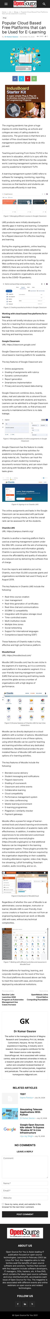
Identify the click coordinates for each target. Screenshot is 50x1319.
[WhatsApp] (34, 78)
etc (10, 12)
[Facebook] (15, 78)
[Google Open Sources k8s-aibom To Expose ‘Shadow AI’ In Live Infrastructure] (10, 1129)
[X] (21, 78)
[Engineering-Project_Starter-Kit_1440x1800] (25, 120)
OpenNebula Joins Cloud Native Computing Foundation (37, 997)
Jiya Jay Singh (26, 1136)
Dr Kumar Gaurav (11, 37)
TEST (23, 1094)
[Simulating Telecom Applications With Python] (10, 1114)
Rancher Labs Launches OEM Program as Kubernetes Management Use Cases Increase (13, 999)
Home (4, 12)
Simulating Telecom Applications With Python (31, 1112)
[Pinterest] (27, 78)
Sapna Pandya (26, 1097)
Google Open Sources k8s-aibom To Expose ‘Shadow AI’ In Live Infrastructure (32, 1128)
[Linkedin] (25, 1304)
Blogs (16, 12)
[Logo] (25, 1237)
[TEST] (10, 1099)
